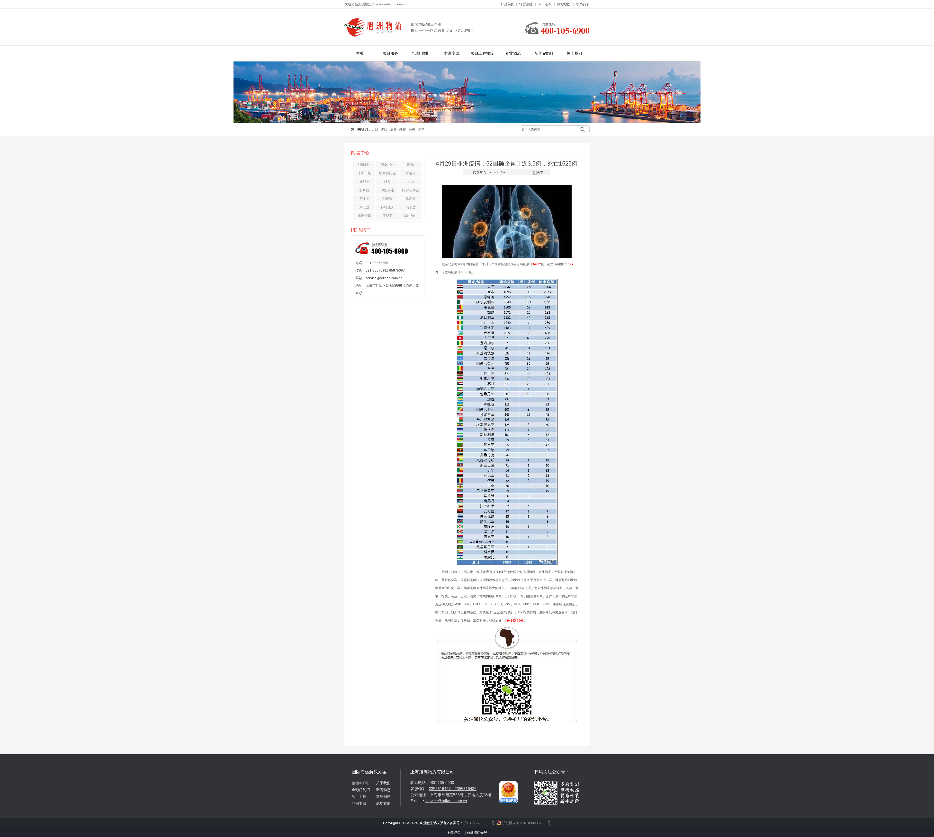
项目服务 (390, 53)
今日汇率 (545, 4)
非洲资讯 (364, 216)
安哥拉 (364, 190)
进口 (384, 129)
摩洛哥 (410, 173)
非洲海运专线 (477, 833)
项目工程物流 (482, 53)
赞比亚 (364, 199)
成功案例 (383, 803)
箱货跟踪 (526, 4)
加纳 (410, 182)
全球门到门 (421, 53)
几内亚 (410, 199)
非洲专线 (507, 4)
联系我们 (583, 4)
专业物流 (513, 53)
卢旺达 (364, 207)
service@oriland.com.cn (446, 801)
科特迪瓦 (387, 207)
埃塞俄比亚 (387, 173)
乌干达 (410, 207)
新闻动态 (383, 790)
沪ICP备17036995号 (479, 823)
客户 (421, 129)
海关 (411, 129)
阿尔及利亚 (410, 190)
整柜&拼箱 (360, 783)
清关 (393, 129)
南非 (410, 165)
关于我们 (574, 53)
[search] (581, 129)
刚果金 (387, 199)
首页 (360, 53)
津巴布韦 (387, 190)
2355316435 (465, 789)
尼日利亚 (364, 165)
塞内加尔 (410, 216)
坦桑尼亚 (387, 165)
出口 (374, 129)
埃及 (387, 182)
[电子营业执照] (508, 771)
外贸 (402, 129)
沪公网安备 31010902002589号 (526, 823)
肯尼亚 (364, 182)
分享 (540, 172)
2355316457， (442, 789)
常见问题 (383, 796)
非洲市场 (364, 173)
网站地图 (564, 4)
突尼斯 (387, 216)
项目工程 (359, 796)
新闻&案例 (544, 53)
